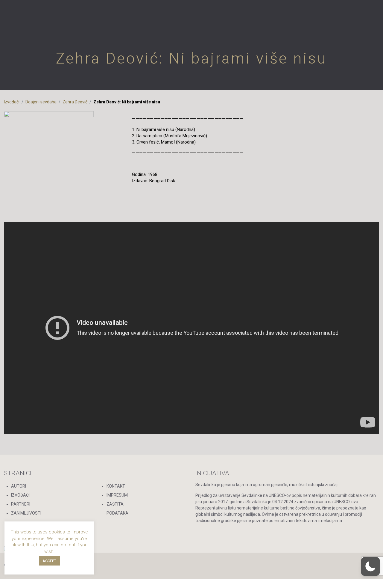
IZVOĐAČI (20, 495)
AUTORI (18, 486)
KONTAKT (116, 486)
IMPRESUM (117, 495)
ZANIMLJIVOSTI (26, 513)
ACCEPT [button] (49, 561)
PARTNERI (20, 504)
